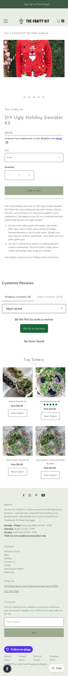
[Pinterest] (36, 495)
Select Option (17, 413)
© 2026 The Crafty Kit (14, 664)
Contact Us (9, 561)
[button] (7, 668)
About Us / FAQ (12, 551)
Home (6, 33)
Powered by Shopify (37, 664)
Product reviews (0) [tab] (18, 296)
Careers (8, 558)
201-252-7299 (11, 591)
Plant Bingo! (42, 4)
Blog (6, 554)
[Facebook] (23, 495)
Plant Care (9, 572)
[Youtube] (43, 495)
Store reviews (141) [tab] (50, 296)
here (32, 520)
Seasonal (16, 33)
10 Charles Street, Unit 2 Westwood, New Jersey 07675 (31, 586)
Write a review (34, 328)
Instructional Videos (14, 568)
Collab (7, 565)
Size (7, 150)
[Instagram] (29, 495)
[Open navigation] (6, 21)
